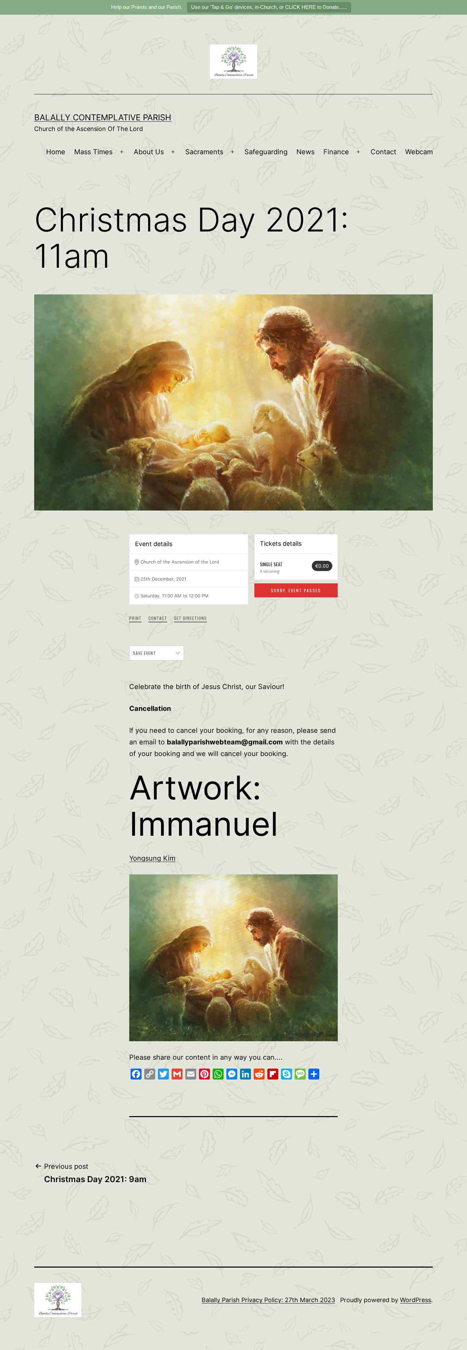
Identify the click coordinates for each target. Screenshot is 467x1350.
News (305, 152)
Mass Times (93, 152)
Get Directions (190, 618)
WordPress (415, 1299)
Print (135, 618)
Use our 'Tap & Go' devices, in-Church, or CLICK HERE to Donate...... (269, 7)
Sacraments (204, 152)
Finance (336, 152)
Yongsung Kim (152, 858)
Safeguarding (266, 152)
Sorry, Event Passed (296, 590)
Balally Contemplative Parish (102, 117)
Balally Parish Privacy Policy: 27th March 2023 (268, 1299)
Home (55, 152)
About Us (149, 152)
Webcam (419, 152)
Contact (383, 152)
